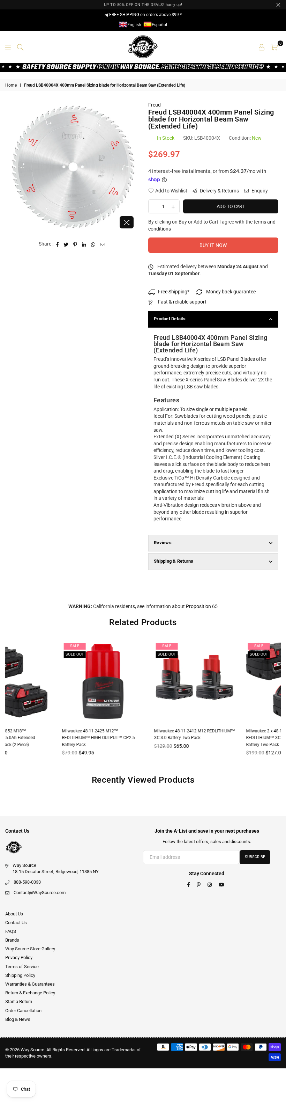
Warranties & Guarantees (30, 984)
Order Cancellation (23, 1010)
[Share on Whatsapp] (93, 244)
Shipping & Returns (174, 561)
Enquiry (259, 190)
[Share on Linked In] (84, 244)
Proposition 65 (202, 606)
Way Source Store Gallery (30, 948)
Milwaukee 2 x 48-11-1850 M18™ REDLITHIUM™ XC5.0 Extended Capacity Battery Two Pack (233, 738)
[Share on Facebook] (57, 244)
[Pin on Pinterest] (75, 244)
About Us (14, 913)
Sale (23, 646)
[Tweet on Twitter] (66, 244)
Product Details (170, 318)
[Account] (262, 47)
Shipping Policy (20, 975)
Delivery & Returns (219, 190)
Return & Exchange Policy (30, 992)
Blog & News (17, 1019)
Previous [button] (11, 704)
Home (11, 85)
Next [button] (275, 704)
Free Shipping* (173, 291)
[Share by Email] (102, 244)
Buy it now (213, 245)
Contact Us (16, 922)
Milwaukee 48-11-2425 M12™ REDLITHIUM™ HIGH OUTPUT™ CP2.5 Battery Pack (47, 738)
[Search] (20, 47)
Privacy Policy (18, 957)
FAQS (10, 931)
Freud (154, 105)
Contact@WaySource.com (40, 892)
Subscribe (255, 857)
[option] (73, 167)
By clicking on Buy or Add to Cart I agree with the (212, 225)
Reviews (163, 542)
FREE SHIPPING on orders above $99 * (145, 14)
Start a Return (18, 1001)
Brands (12, 940)
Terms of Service (22, 966)
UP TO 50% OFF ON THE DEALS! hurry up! (143, 4)
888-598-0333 (27, 882)
